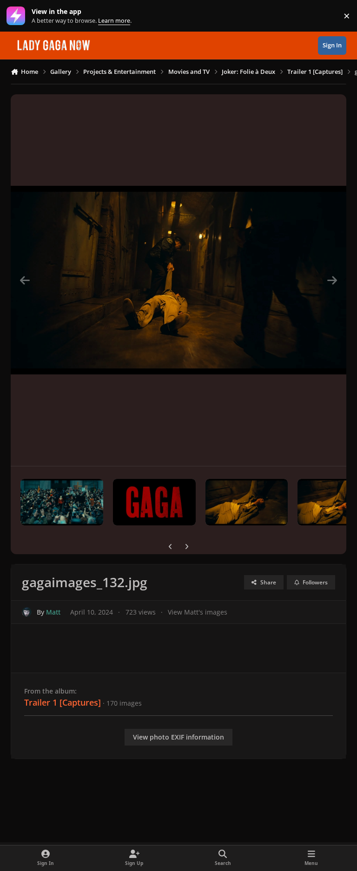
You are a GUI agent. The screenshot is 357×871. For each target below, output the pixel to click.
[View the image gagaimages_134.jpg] (246, 502)
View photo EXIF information (178, 737)
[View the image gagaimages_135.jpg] (154, 502)
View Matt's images (197, 612)
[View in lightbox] (178, 280)
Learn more (18, 16)
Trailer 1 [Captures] (62, 702)
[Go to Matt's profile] (27, 612)
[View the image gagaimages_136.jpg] (61, 502)
